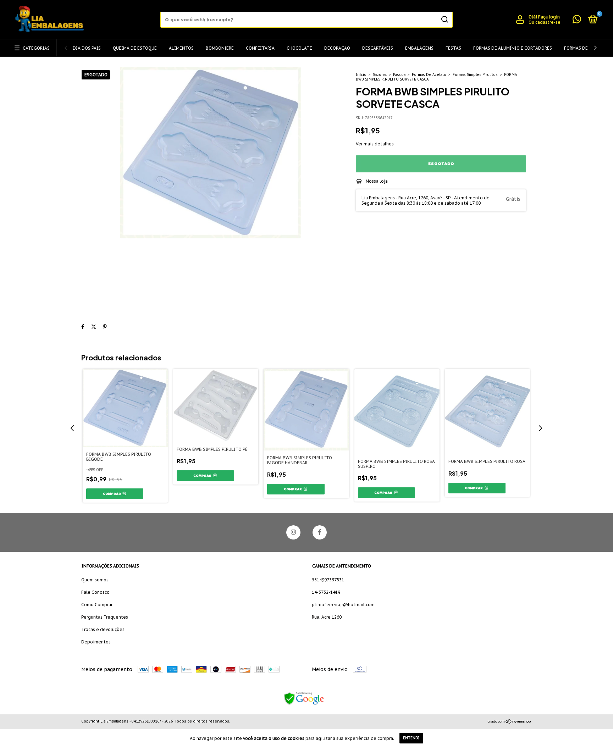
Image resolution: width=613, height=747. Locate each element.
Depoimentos (96, 641)
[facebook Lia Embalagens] (320, 532)
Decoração (337, 48)
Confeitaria (260, 48)
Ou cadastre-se (544, 22)
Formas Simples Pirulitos (475, 74)
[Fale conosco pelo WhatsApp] (577, 21)
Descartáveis (377, 48)
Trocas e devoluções (103, 629)
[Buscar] (444, 19)
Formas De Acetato (429, 74)
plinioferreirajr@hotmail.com (343, 604)
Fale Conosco (95, 592)
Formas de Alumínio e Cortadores (512, 48)
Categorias (36, 48)
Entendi (411, 738)
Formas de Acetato (586, 48)
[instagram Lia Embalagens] (293, 532)
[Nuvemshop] (509, 722)
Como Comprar (96, 604)
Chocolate (299, 48)
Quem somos (95, 579)
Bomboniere (220, 48)
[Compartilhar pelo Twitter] (93, 326)
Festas (453, 48)
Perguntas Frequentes (104, 617)
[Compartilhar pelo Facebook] (82, 326)
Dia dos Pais (87, 48)
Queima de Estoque (135, 48)
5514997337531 (328, 579)
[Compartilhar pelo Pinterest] (105, 326)
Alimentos (181, 48)
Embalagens (419, 48)
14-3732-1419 (326, 592)
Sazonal (380, 74)
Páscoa (399, 74)
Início (361, 74)
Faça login (549, 17)
